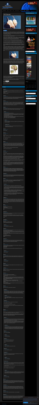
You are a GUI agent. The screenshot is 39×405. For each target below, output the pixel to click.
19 (29, 86)
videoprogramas (4, 10)
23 (35, 86)
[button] (37, 397)
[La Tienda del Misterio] (30, 29)
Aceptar (25, 402)
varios (24, 10)
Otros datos (27, 10)
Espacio (13, 10)
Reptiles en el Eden (17, 10)
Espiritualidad (21, 10)
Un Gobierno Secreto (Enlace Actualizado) (31, 78)
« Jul (25, 89)
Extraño (8, 10)
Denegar (30, 402)
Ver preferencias (35, 402)
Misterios (10, 10)
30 (35, 87)
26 (29, 87)
